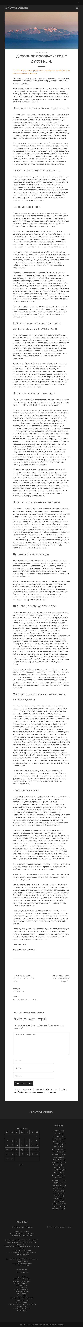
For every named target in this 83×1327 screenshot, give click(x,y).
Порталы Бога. (22, 1296)
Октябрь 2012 (57, 1183)
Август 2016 (58, 1131)
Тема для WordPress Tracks (32, 1324)
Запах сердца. (22, 1293)
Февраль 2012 (57, 1204)
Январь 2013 (58, 1178)
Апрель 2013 (58, 1170)
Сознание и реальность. (22, 1308)
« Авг (21, 1165)
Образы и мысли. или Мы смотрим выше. (22, 1242)
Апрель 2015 (57, 1139)
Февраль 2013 (57, 1175)
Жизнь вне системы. (21, 1289)
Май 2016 (58, 1133)
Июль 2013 (57, 1165)
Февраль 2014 (57, 1149)
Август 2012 (58, 1188)
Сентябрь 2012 (58, 1185)
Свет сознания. (22, 1302)
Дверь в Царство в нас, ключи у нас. (22, 1233)
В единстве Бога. (22, 1277)
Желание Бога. (22, 1287)
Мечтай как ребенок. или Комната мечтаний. (22, 1240)
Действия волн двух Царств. (22, 1235)
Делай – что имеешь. (22, 1283)
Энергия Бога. (22, 1310)
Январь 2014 (58, 1152)
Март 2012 (57, 1201)
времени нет (41, 52)
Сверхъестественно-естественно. (21, 1257)
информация (23, 999)
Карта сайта (22, 1270)
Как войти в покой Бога (22, 1227)
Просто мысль (22, 1272)
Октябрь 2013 (57, 1159)
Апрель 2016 (58, 1136)
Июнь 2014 (57, 1141)
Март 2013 (57, 1172)
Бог (14, 999)
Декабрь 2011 (57, 1209)
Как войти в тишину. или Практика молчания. (22, 1238)
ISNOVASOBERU (16, 7)
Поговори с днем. (22, 1244)
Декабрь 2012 (57, 1180)
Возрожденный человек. (22, 1279)
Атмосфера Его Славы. (22, 1231)
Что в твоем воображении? (22, 1263)
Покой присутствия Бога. (22, 1250)
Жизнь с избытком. (22, 1291)
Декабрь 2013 (57, 1154)
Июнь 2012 (57, 1193)
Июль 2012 (57, 1191)
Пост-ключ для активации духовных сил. (22, 1252)
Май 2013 (57, 1167)
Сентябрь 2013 (58, 1162)
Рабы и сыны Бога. (22, 1300)
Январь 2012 (57, 1206)
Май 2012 (57, 1196)
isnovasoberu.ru (55, 1227)
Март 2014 (57, 1146)
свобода (34, 999)
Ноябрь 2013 (58, 1157)
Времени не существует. (22, 1281)
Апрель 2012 (58, 1198)
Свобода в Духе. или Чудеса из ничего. (22, 1304)
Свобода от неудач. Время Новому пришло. (22, 1259)
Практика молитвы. (22, 1254)
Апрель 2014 (58, 1144)
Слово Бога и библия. (22, 1306)
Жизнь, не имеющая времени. (25, 950)
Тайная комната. (22, 1261)
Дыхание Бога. (22, 1285)
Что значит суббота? (22, 1265)
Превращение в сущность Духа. (21, 1298)
